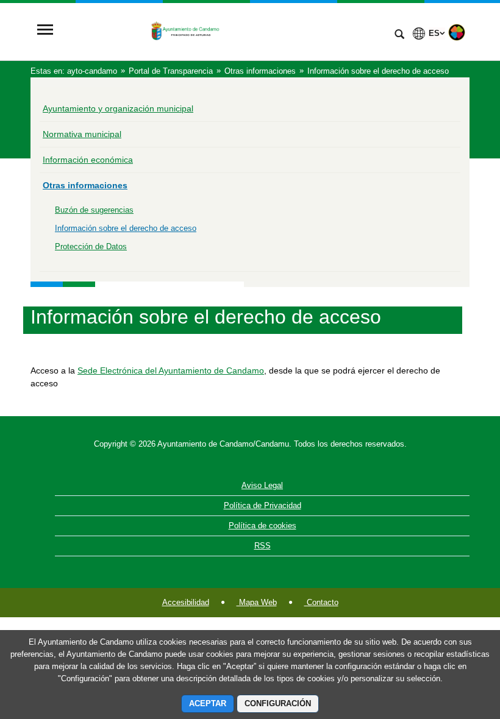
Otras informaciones (85, 185)
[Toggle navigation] (45, 30)
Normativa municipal (82, 134)
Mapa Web (257, 602)
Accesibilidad (185, 602)
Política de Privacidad (262, 505)
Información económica (88, 160)
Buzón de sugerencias (94, 209)
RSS (262, 545)
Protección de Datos (91, 246)
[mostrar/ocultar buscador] (399, 35)
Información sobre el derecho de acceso (125, 228)
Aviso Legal (262, 485)
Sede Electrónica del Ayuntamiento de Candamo (170, 370)
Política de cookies (262, 525)
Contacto (321, 602)
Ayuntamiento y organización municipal (118, 108)
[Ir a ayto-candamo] (222, 30)
